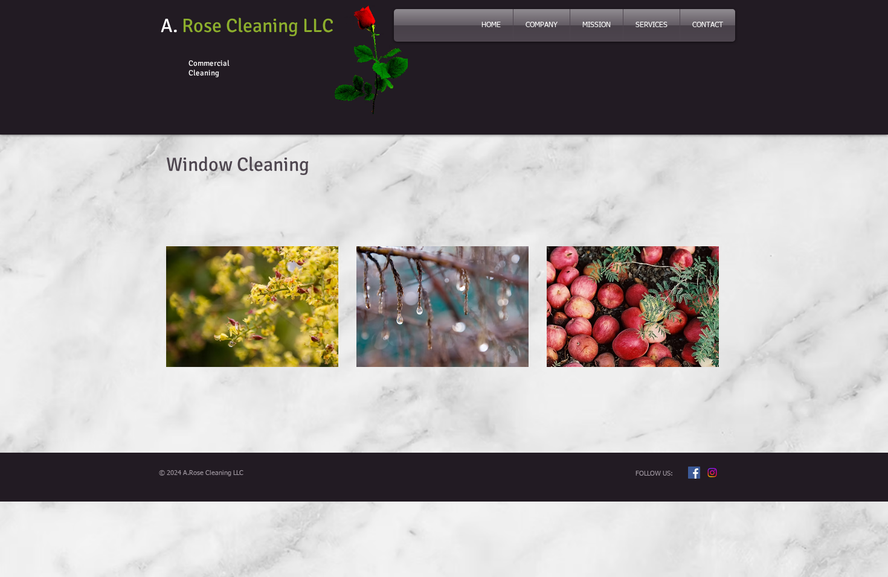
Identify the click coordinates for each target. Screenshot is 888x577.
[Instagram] (712, 473)
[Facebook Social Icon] (694, 473)
